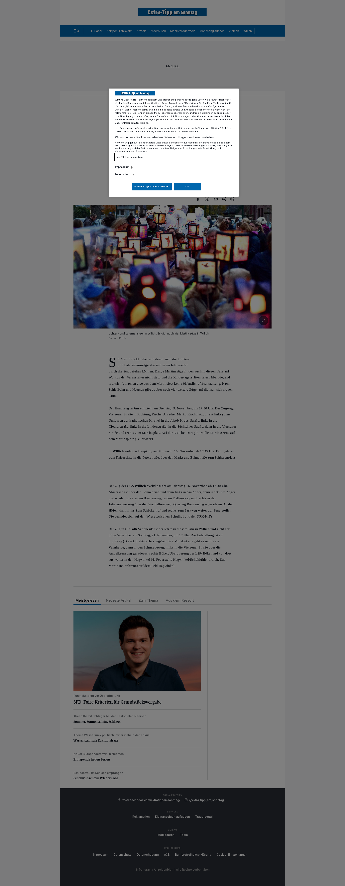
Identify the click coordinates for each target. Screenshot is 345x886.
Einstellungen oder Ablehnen (151, 186)
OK (187, 186)
